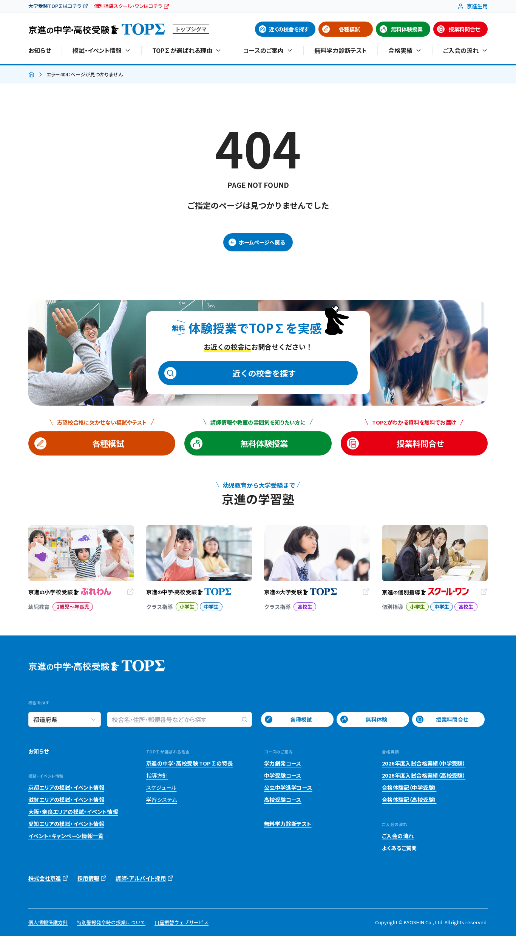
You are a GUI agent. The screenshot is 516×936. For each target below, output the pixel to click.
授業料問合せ (464, 29)
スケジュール (161, 787)
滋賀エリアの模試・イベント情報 (66, 799)
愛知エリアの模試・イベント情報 (66, 824)
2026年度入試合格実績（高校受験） (423, 775)
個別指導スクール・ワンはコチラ (128, 5)
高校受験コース (282, 799)
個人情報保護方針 (48, 922)
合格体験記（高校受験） (409, 799)
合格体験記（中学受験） (409, 787)
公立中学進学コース (288, 787)
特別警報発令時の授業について (111, 922)
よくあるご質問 (399, 848)
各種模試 (349, 29)
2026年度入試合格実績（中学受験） (423, 763)
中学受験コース (282, 775)
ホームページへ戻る (262, 242)
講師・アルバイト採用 (141, 878)
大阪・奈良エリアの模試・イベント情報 (73, 811)
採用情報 (88, 878)
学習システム (161, 799)
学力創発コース (282, 763)
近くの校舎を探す (289, 29)
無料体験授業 (407, 29)
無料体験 (377, 719)
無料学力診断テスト (340, 50)
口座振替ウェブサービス (181, 922)
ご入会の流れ (398, 836)
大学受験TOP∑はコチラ (54, 5)
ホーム (31, 74)
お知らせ (39, 50)
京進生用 (477, 6)
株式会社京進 (44, 878)
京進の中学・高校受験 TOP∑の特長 (189, 763)
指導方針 (157, 775)
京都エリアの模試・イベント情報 (66, 787)
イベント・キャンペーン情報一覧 (66, 836)
